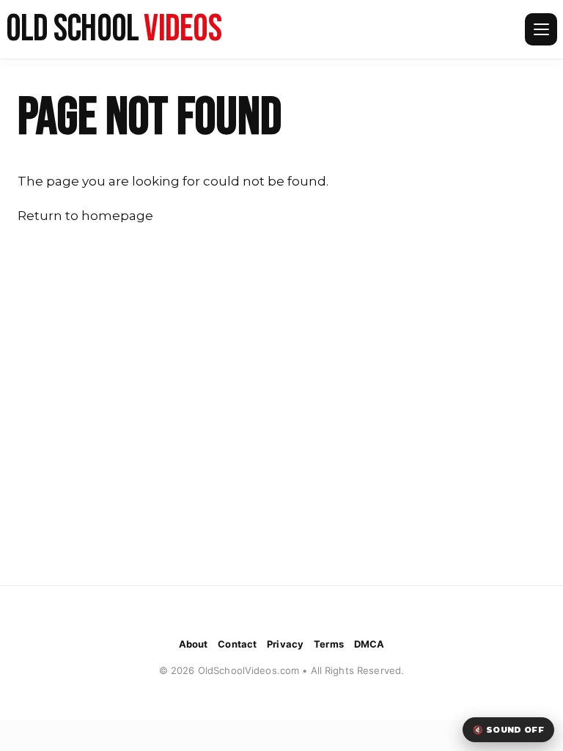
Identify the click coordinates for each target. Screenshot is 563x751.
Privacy (285, 644)
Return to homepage (85, 215)
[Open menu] (541, 29)
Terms (329, 644)
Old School (113, 29)
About (193, 644)
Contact (237, 644)
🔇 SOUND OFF (508, 730)
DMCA (369, 644)
